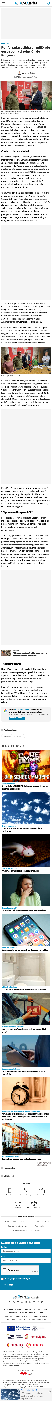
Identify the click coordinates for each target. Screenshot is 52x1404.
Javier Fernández (28, 73)
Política (19, 736)
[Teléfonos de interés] (10, 1192)
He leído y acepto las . (17, 1279)
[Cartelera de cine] (42, 1192)
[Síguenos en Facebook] (10, 1302)
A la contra (46, 1222)
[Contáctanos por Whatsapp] (30, 1302)
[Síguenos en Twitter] (14, 1302)
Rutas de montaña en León (17, 1226)
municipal (7, 736)
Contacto (21, 1319)
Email (3, 1256)
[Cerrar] (49, 1391)
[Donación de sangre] (26, 1192)
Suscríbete (8, 1285)
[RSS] (42, 1302)
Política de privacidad (23, 1316)
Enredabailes (39, 1226)
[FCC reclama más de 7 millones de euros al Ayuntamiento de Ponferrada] (6, 653)
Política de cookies (40, 1316)
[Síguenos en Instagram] (22, 1302)
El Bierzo (5, 43)
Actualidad (8, 1309)
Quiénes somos (10, 1319)
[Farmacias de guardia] (34, 1204)
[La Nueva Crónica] (26, 1298)
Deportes (23, 1312)
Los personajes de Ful (19, 1231)
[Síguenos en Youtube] (18, 1302)
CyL (34, 1309)
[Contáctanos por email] (38, 1302)
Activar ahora (16, 718)
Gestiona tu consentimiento (37, 1319)
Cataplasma (35, 1231)
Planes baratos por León (30, 1222)
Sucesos (28, 1309)
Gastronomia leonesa (9, 1222)
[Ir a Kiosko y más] (34, 1302)
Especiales (13, 1312)
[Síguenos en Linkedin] (26, 1302)
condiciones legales (24, 1279)
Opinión (32, 1312)
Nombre (4, 1247)
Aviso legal (9, 1316)
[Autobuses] (18, 1204)
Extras (40, 1312)
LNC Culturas (43, 1309)
